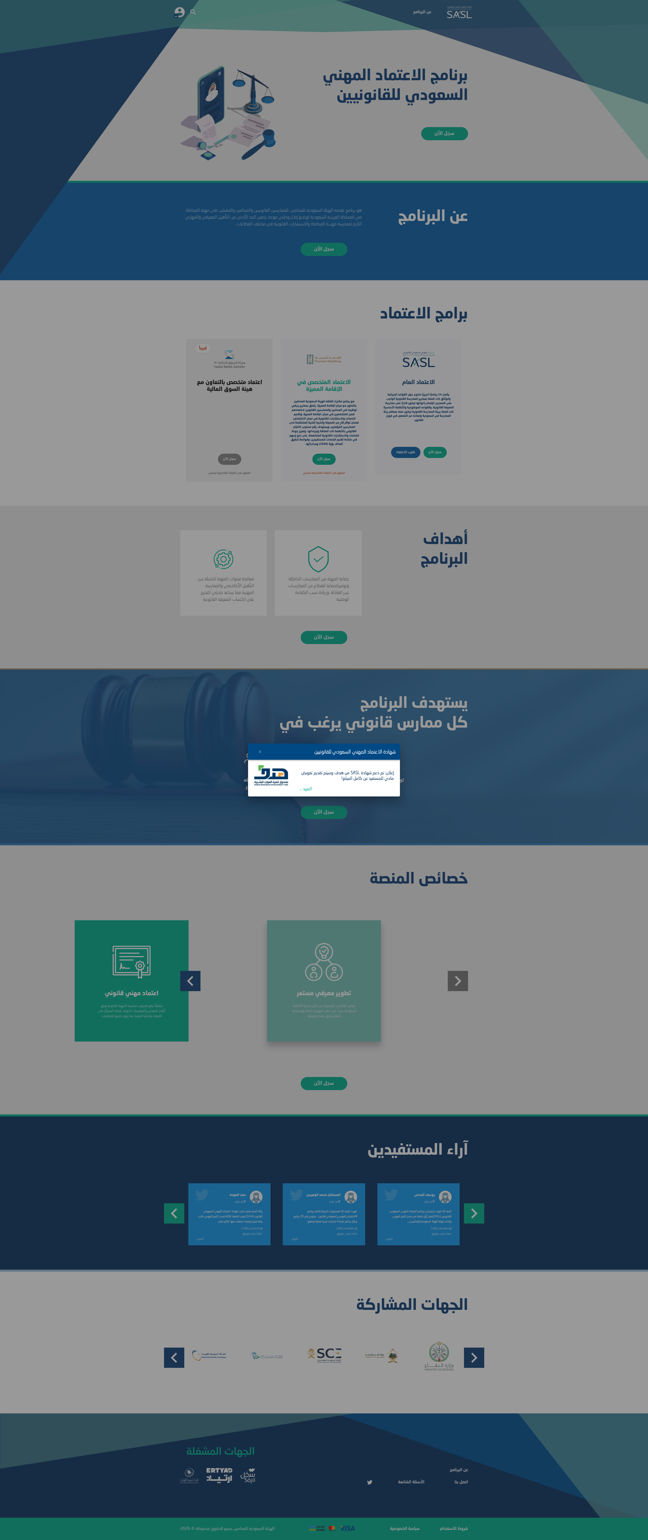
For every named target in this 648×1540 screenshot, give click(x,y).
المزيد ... (306, 789)
